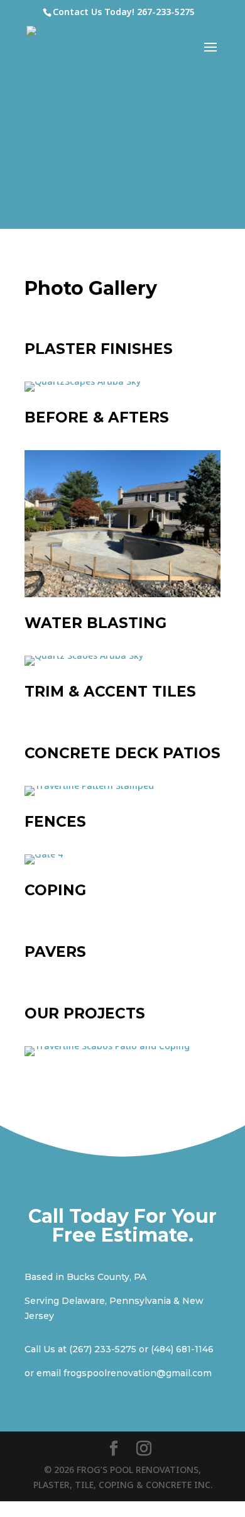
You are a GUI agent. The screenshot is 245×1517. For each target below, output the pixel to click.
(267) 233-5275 (102, 1349)
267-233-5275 (166, 12)
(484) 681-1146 (182, 1349)
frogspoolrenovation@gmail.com (137, 1373)
